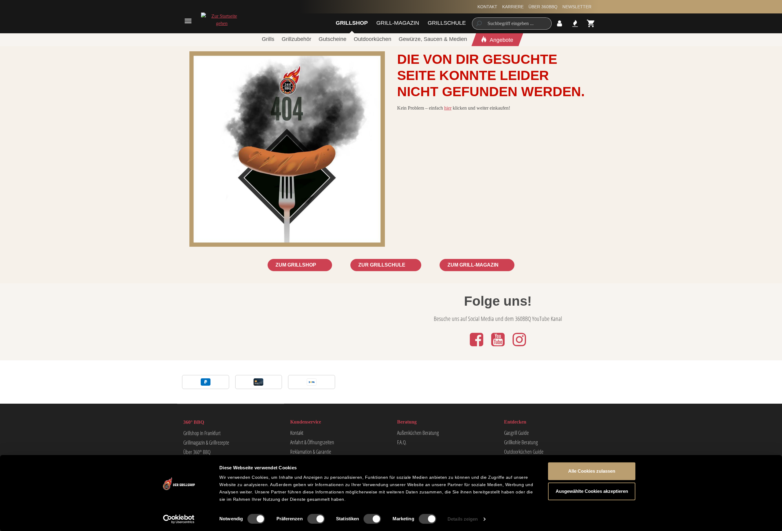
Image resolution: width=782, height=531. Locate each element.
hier (447, 108)
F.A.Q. (402, 442)
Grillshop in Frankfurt (202, 433)
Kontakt (487, 6)
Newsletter (576, 6)
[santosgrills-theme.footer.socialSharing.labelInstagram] (519, 346)
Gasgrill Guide (516, 432)
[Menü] (188, 20)
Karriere (513, 6)
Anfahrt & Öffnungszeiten (312, 442)
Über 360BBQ (542, 6)
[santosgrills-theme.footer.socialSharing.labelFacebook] (477, 346)
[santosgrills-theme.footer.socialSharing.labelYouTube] (498, 346)
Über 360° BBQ (196, 452)
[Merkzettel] (575, 23)
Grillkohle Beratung (521, 442)
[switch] (316, 519)
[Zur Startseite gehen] (221, 20)
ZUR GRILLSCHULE (382, 264)
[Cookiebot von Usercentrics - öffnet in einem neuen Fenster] (179, 519)
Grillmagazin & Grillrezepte (206, 442)
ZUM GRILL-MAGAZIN (474, 264)
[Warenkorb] (591, 23)
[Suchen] (478, 23)
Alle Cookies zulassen (591, 471)
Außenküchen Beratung (418, 432)
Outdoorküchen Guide (523, 451)
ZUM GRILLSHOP (296, 264)
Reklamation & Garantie (310, 451)
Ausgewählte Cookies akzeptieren (592, 491)
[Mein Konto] (559, 23)
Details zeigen (463, 519)
